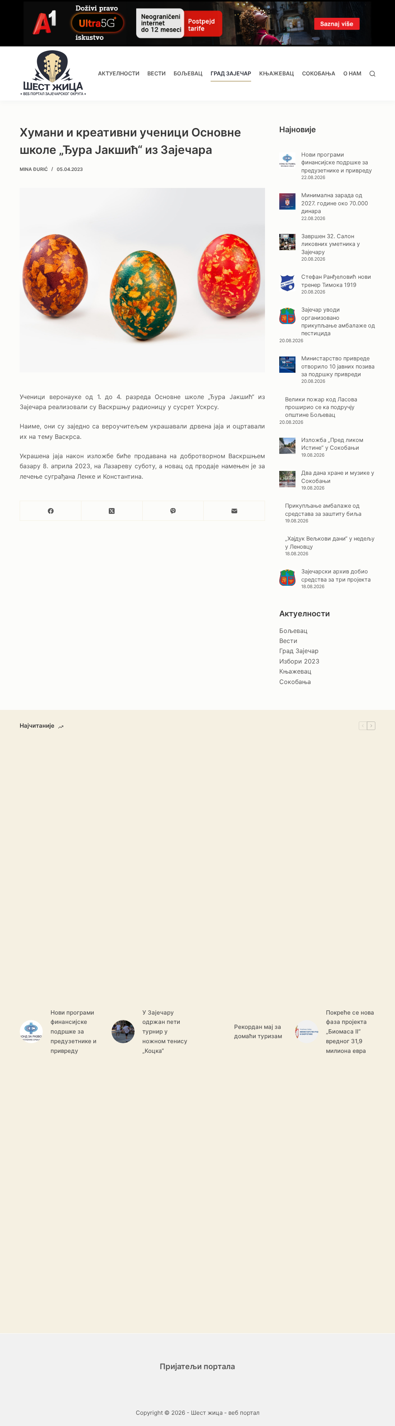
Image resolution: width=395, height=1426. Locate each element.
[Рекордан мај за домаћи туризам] (214, 1032)
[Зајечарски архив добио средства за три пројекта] (287, 578)
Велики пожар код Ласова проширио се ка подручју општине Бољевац (321, 407)
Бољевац (188, 73)
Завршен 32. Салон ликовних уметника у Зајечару (330, 244)
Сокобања (318, 73)
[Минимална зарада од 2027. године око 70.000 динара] (287, 201)
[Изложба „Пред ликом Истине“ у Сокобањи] (287, 446)
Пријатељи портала (197, 1366)
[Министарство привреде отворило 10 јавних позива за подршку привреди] (287, 364)
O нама (354, 73)
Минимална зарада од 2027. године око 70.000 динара (334, 203)
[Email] (234, 511)
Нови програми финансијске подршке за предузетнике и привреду (336, 162)
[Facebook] (50, 511)
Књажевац (276, 73)
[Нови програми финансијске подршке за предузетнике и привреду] (287, 160)
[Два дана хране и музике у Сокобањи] (287, 479)
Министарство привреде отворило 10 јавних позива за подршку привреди (338, 366)
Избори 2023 (299, 661)
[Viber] (173, 511)
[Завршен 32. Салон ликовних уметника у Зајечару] (287, 242)
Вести (156, 73)
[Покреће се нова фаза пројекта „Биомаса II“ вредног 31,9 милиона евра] (306, 1031)
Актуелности (118, 73)
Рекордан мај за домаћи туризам (258, 1031)
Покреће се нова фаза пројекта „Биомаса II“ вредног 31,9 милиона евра (350, 1031)
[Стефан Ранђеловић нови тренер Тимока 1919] (287, 283)
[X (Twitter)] (112, 511)
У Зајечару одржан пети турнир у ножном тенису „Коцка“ (164, 1031)
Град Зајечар (231, 73)
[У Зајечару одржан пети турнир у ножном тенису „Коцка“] (123, 1031)
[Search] (372, 74)
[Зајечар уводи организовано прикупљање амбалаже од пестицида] (287, 316)
